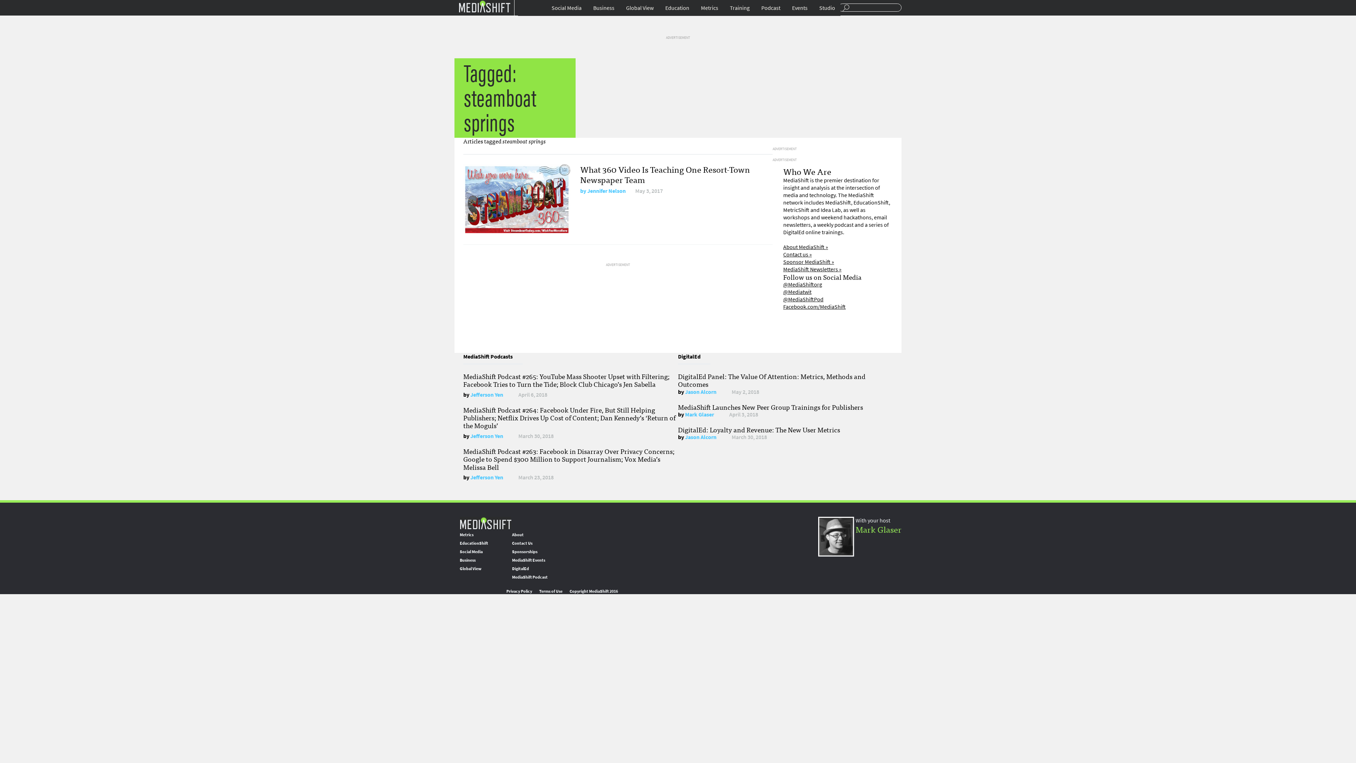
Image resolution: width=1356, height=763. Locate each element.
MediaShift (485, 523)
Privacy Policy (519, 591)
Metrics (709, 8)
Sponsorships (524, 552)
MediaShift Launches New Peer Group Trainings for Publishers (770, 407)
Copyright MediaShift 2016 (594, 591)
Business (603, 8)
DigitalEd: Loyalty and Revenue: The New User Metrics (759, 429)
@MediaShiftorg (802, 284)
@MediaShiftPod (803, 299)
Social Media (567, 8)
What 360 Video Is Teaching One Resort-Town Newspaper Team (665, 174)
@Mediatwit (797, 292)
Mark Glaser (699, 414)
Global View (640, 8)
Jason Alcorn (700, 392)
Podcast (770, 8)
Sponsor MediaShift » (808, 262)
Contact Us (522, 543)
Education (677, 8)
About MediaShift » (805, 247)
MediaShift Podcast (530, 577)
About (518, 535)
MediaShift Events (528, 560)
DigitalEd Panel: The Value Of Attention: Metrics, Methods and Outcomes (772, 380)
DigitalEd (520, 569)
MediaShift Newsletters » (812, 269)
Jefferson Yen (486, 394)
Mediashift (484, 6)
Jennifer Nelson (606, 191)
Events (800, 8)
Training (740, 8)
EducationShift (474, 543)
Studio (827, 8)
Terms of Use (551, 591)
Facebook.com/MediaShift (814, 306)
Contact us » (797, 254)
